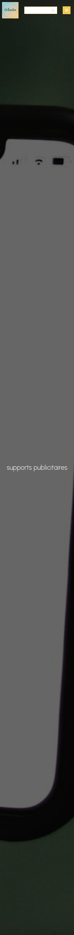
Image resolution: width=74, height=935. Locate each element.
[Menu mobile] (67, 10)
